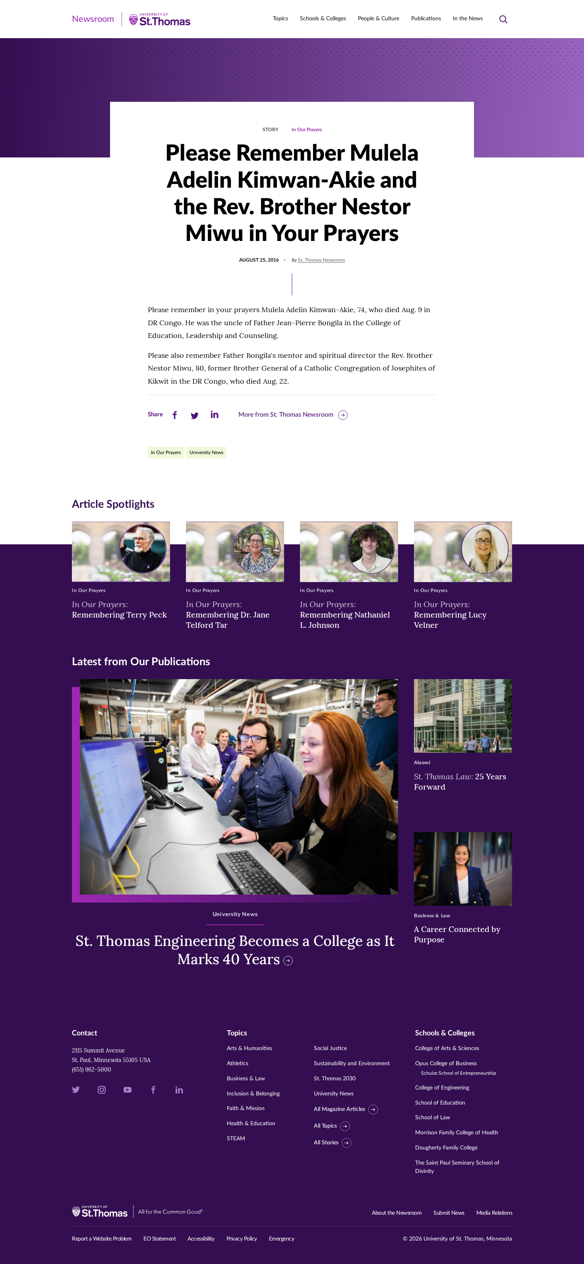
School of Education (440, 1103)
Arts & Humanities (249, 1048)
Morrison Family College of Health (456, 1133)
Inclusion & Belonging (253, 1094)
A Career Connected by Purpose (457, 934)
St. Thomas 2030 (335, 1078)
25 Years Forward (460, 781)
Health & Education (251, 1123)
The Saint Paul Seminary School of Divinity (457, 1167)
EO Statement (159, 1239)
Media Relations (494, 1213)
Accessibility (201, 1239)
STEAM (236, 1139)
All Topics (325, 1126)
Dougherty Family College (446, 1148)
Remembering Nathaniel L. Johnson (345, 614)
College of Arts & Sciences (447, 1048)
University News (206, 452)
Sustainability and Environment (352, 1063)
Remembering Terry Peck (119, 609)
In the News (468, 18)
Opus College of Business (455, 1068)
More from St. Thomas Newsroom (285, 415)
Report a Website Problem (101, 1239)
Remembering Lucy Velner (450, 614)
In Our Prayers (307, 129)
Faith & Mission (246, 1108)
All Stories (326, 1143)
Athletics (237, 1063)
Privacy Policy (241, 1239)
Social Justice (330, 1048)
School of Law (432, 1117)
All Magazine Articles (339, 1110)
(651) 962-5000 (91, 1069)
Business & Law (246, 1078)
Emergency (281, 1239)
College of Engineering (442, 1088)
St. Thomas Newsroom (321, 260)
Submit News (448, 1213)
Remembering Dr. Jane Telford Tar (228, 614)
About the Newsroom (397, 1213)
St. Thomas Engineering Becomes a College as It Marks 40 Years (234, 950)
